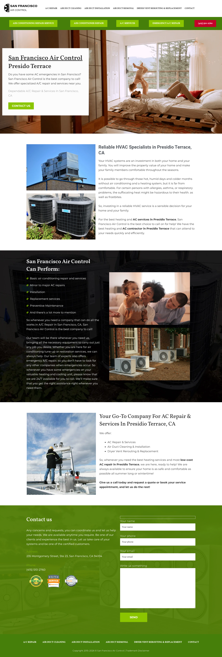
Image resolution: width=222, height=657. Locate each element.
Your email (127, 551)
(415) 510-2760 (35, 569)
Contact (190, 8)
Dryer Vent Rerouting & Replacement (159, 8)
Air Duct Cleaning (70, 8)
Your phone (128, 536)
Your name (127, 521)
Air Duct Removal (123, 8)
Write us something (133, 565)
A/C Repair (51, 8)
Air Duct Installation (97, 8)
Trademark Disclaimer (137, 650)
